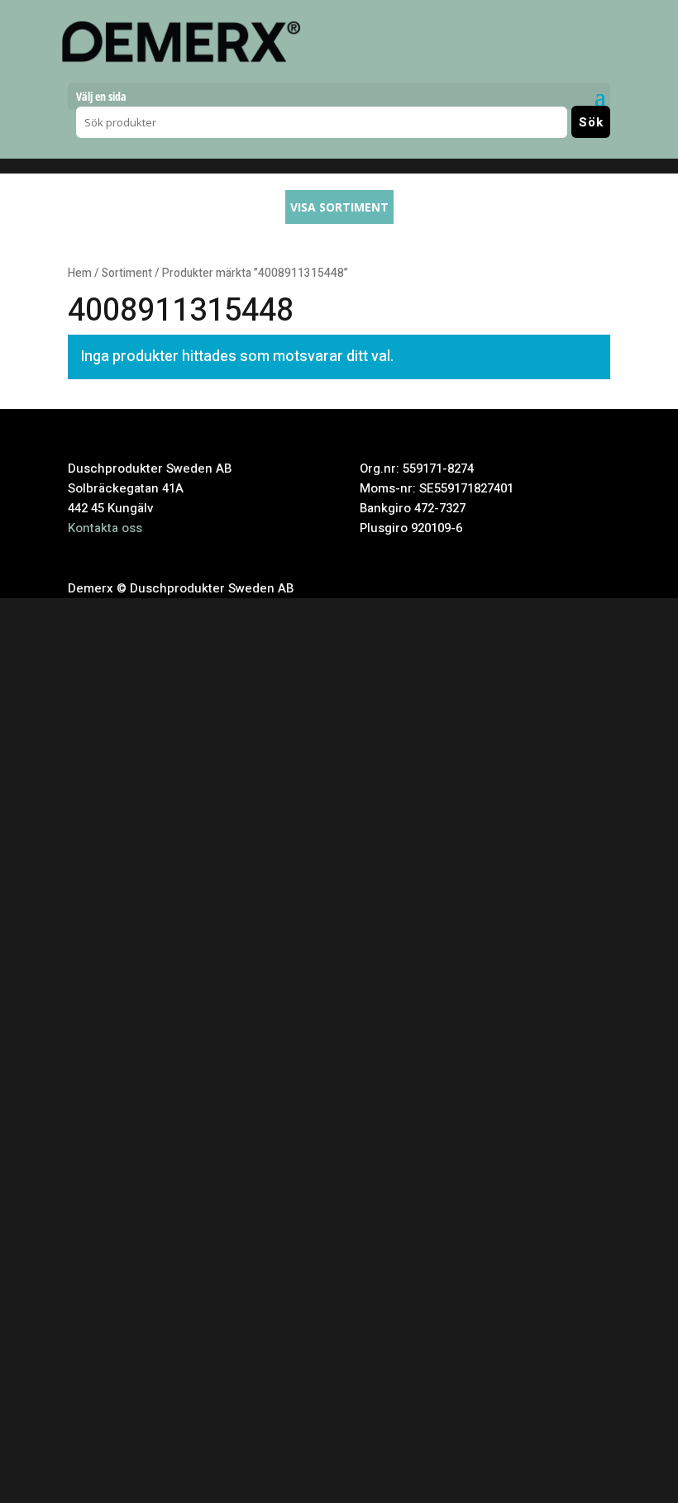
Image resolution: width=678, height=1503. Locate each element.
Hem (80, 273)
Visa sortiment (339, 207)
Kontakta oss (105, 528)
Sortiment (127, 273)
